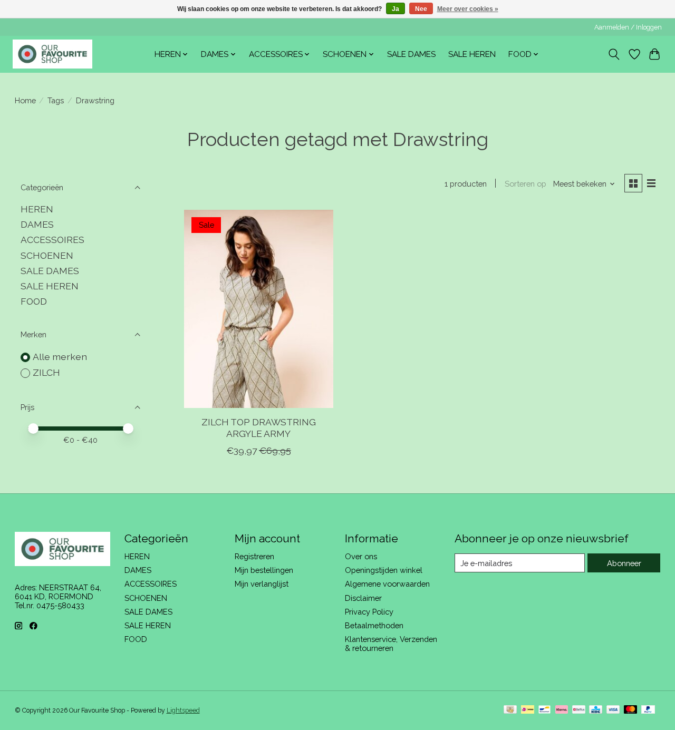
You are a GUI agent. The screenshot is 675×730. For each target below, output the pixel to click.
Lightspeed (183, 710)
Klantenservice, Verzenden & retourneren (391, 644)
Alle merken (60, 356)
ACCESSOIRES (52, 239)
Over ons (361, 556)
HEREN (37, 209)
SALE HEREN (472, 54)
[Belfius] (578, 710)
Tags (55, 100)
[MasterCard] (631, 710)
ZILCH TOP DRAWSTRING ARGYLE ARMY (258, 427)
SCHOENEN (47, 255)
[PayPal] (648, 710)
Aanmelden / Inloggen (628, 27)
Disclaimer (363, 597)
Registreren (254, 556)
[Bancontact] (544, 710)
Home (25, 100)
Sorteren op (525, 183)
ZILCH (46, 372)
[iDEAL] (527, 710)
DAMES (37, 224)
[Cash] (510, 710)
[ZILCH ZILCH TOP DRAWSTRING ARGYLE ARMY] (258, 309)
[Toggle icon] (613, 54)
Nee (421, 9)
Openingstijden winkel (383, 570)
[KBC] (595, 710)
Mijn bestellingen (264, 570)
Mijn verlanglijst (261, 583)
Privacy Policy (369, 611)
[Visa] (613, 710)
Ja (395, 9)
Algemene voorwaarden (387, 583)
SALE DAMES (411, 54)
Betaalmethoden (374, 625)
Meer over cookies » (467, 9)
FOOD (34, 301)
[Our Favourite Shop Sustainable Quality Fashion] (52, 54)
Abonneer (624, 563)
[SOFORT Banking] (561, 710)
